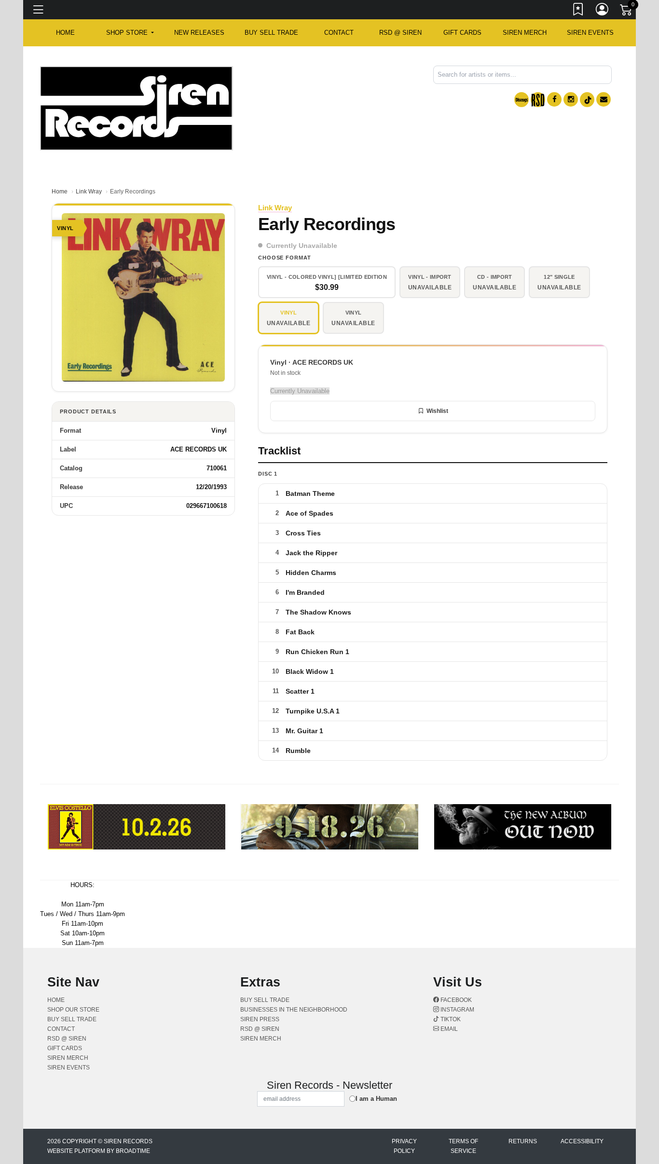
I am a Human (376, 1098)
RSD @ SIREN (400, 32)
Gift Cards (462, 32)
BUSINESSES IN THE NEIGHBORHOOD (293, 1009)
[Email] (603, 99)
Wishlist (437, 411)
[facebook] (554, 99)
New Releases (199, 32)
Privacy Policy (404, 1146)
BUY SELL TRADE (271, 32)
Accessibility (582, 1141)
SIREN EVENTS (590, 32)
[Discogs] (521, 99)
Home (60, 191)
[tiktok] (587, 99)
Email (448, 1029)
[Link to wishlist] (578, 11)
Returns (522, 1141)
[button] (130, 32)
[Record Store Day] (538, 99)
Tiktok (450, 1019)
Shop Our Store (73, 1009)
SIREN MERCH (525, 32)
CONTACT (339, 32)
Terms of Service (463, 1146)
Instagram (456, 1009)
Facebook (455, 1000)
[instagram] (571, 99)
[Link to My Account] (602, 11)
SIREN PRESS (259, 1019)
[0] (627, 11)
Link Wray (89, 191)
